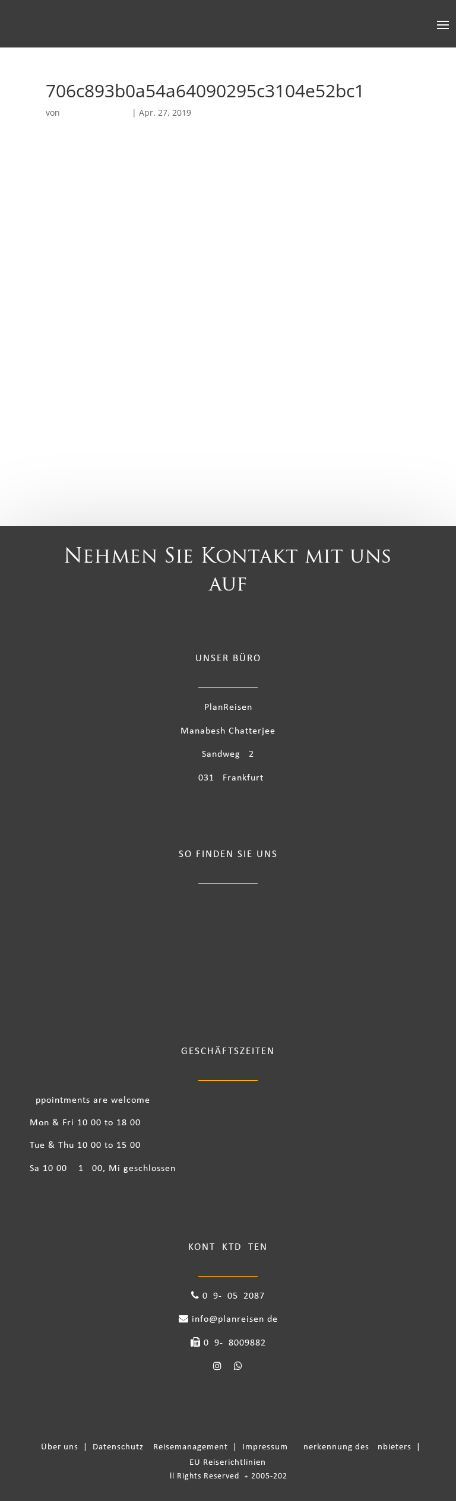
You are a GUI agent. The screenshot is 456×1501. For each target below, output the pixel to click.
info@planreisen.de (233, 1319)
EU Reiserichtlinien (227, 1462)
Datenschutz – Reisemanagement (163, 1447)
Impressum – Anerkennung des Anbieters (328, 1447)
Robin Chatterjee (95, 112)
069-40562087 (232, 1296)
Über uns (62, 1447)
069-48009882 (233, 1343)
